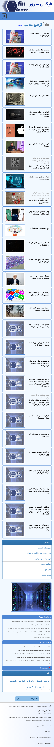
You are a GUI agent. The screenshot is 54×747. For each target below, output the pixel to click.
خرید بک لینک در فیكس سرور (39, 737)
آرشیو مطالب (33, 25)
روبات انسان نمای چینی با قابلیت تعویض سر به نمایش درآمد (34, 650)
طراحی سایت (45, 564)
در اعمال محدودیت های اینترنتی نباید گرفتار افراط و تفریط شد (33, 657)
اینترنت (21, 681)
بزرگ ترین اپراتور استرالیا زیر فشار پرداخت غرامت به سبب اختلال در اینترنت (29, 628)
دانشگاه (13, 681)
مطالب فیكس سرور (43, 743)
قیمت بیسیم (46, 575)
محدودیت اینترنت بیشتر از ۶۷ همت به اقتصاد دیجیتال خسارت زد (32, 653)
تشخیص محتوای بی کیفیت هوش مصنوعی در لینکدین (36, 646)
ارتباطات (30, 681)
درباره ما (47, 731)
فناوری (30, 687)
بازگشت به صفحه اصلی (26, 699)
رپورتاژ (38, 687)
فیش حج (48, 570)
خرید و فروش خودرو (43, 559)
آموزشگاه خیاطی (44, 548)
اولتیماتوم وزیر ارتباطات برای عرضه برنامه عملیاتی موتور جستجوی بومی (31, 621)
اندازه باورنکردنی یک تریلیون (42, 637)
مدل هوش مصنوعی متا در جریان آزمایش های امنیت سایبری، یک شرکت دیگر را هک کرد (28, 661)
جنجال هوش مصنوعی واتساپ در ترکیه (40, 624)
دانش (46, 681)
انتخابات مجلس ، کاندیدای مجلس (38, 553)
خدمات (46, 687)
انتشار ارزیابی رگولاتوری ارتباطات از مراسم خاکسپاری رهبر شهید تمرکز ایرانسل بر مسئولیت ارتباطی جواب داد (28, 632)
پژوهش (39, 681)
